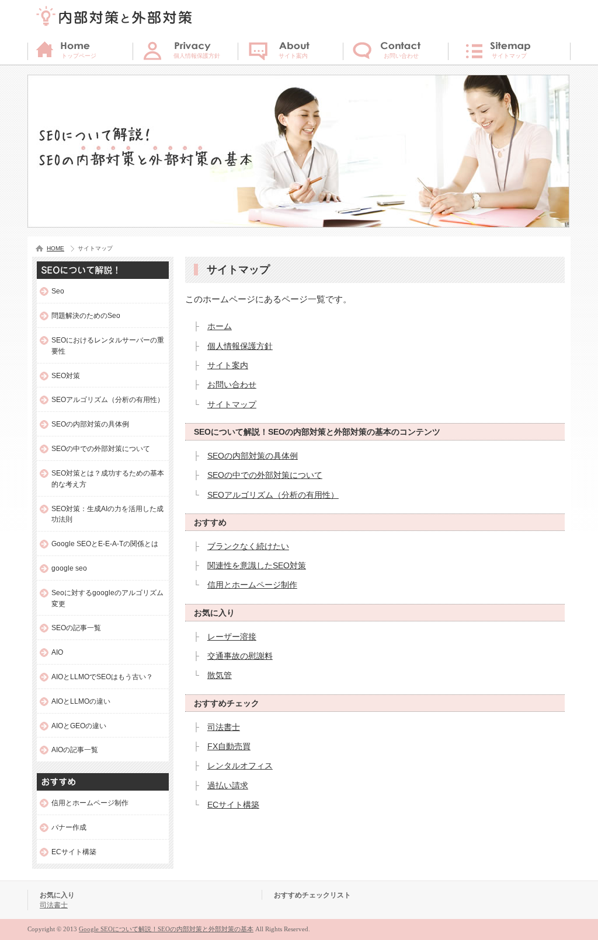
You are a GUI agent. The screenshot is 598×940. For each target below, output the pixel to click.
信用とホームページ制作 (252, 584)
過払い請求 (227, 785)
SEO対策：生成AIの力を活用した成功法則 (107, 514)
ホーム (219, 326)
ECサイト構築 (233, 804)
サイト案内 (227, 365)
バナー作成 (68, 827)
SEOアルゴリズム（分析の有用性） (273, 494)
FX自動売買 (229, 746)
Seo (57, 291)
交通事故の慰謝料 (240, 656)
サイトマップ (231, 404)
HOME (55, 248)
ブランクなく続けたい (248, 546)
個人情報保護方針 (240, 346)
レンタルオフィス (240, 765)
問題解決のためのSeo (85, 315)
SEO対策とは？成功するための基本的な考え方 (107, 478)
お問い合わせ (231, 384)
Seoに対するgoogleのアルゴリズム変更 (107, 598)
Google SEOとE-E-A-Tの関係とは (104, 543)
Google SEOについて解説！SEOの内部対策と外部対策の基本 (166, 928)
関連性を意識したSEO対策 (256, 565)
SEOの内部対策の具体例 (252, 455)
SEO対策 (65, 375)
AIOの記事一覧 (74, 749)
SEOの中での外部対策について (264, 475)
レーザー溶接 (231, 636)
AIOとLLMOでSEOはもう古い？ (102, 676)
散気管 (219, 675)
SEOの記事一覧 (76, 627)
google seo (69, 568)
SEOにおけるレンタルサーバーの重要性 (107, 345)
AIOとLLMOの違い (80, 701)
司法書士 (223, 727)
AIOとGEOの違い (78, 725)
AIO (57, 652)
